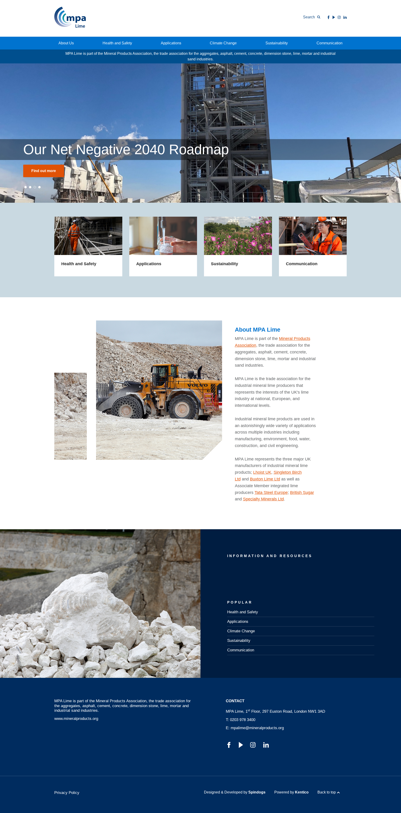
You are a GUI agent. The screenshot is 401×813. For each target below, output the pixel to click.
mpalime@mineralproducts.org (257, 728)
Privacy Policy (66, 792)
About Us (66, 43)
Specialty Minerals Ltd (263, 499)
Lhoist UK (262, 472)
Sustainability (276, 43)
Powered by (291, 792)
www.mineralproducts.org (76, 718)
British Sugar (302, 492)
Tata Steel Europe (271, 492)
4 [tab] (39, 187)
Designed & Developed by (234, 792)
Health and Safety (117, 43)
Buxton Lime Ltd (265, 479)
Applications (171, 43)
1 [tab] (25, 187)
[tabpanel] (200, 133)
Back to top (326, 792)
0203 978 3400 (242, 720)
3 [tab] (35, 187)
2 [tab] (30, 187)
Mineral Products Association (121, 701)
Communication (330, 43)
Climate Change (223, 43)
